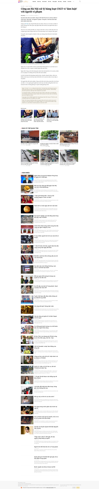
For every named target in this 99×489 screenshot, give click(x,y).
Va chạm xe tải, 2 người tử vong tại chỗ (29, 143)
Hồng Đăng (23, 15)
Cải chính (69, 1)
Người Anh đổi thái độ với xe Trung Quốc (46, 446)
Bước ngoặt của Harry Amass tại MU (44, 467)
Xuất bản (34, 1)
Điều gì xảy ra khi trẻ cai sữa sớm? (44, 396)
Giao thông (29, 6)
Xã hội (22, 6)
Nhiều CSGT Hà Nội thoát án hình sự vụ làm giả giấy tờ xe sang (52, 120)
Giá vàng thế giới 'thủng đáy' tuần (44, 306)
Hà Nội (26, 23)
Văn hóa (49, 1)
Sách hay (39, 1)
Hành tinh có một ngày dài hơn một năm (45, 205)
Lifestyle (64, 1)
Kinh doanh (44, 1)
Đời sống (60, 1)
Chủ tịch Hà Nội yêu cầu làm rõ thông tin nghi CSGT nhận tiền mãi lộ (39, 120)
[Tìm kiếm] (80, 1)
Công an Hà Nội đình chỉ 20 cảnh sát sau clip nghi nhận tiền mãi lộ (26, 120)
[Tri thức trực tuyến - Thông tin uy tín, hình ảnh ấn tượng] (23, 1)
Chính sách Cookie (50, 487)
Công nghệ (54, 1)
